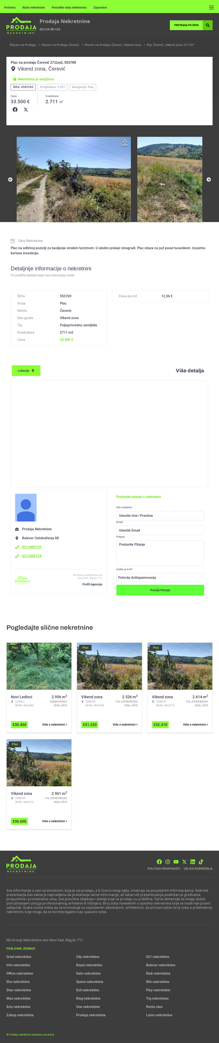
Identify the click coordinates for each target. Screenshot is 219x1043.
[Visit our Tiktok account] (201, 861)
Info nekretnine (18, 965)
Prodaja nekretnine (91, 1015)
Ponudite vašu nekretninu (69, 7)
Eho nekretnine (18, 982)
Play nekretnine (158, 990)
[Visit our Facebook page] (159, 861)
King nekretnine (88, 998)
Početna (10, 7)
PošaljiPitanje (160, 590)
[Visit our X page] (184, 861)
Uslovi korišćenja (198, 868)
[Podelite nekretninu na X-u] (26, 109)
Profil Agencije (92, 584)
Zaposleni (100, 7)
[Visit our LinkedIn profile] (192, 861)
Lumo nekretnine (159, 1015)
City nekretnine (87, 957)
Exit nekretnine (87, 990)
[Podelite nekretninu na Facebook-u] (16, 109)
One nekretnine (88, 1007)
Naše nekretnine (33, 7)
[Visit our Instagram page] (167, 861)
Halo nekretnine (88, 973)
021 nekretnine (157, 957)
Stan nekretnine (18, 990)
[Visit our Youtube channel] (176, 861)
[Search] (208, 25)
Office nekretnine (19, 973)
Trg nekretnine (157, 998)
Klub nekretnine (158, 973)
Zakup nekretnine (20, 1015)
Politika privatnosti (164, 868)
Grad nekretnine (18, 957)
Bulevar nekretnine (160, 965)
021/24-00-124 (50, 29)
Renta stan (154, 1007)
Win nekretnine (157, 982)
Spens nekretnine (89, 982)
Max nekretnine (18, 998)
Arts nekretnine (18, 1007)
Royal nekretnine (89, 965)
